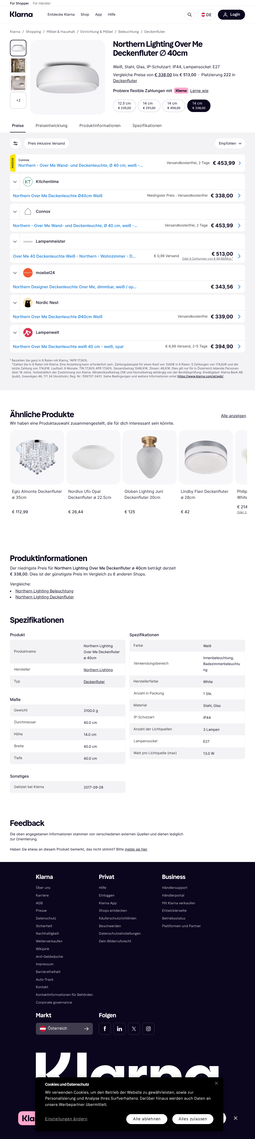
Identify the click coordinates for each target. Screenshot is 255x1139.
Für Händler (42, 3)
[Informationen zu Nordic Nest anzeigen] (15, 303)
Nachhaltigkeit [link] (47, 933)
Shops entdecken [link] (113, 911)
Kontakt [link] (42, 987)
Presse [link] (41, 911)
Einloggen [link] (106, 895)
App (98, 14)
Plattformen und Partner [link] (181, 926)
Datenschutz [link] (46, 918)
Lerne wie (199, 90)
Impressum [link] (45, 964)
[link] (105, 1029)
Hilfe (111, 14)
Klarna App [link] (108, 903)
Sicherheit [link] (44, 926)
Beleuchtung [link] (128, 32)
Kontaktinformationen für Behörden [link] (64, 995)
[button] (206, 14)
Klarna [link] (15, 32)
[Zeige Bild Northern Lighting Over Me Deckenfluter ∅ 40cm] (18, 48)
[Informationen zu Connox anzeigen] (15, 212)
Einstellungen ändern (66, 1119)
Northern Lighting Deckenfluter (44, 596)
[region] (129, 1104)
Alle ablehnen (147, 1119)
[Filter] (15, 143)
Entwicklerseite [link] (174, 911)
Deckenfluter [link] (154, 32)
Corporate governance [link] (54, 1002)
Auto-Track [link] (45, 979)
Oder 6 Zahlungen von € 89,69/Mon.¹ (207, 258)
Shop (85, 14)
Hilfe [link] (102, 888)
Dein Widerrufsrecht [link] (115, 941)
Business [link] (174, 877)
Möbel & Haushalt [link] (61, 32)
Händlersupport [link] (175, 888)
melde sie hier (136, 849)
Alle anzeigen (233, 415)
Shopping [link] (33, 32)
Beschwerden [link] (110, 926)
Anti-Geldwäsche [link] (49, 957)
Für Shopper (19, 3)
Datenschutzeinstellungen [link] (120, 933)
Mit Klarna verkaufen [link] (178, 903)
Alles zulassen (193, 1119)
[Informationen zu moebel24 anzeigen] (15, 273)
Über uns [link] (43, 888)
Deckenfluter (125, 80)
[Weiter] (238, 472)
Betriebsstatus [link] (174, 918)
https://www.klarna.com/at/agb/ (200, 376)
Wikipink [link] (42, 949)
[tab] (18, 125)
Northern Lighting (98, 670)
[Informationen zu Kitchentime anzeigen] (15, 182)
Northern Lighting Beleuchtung (44, 590)
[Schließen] (216, 1083)
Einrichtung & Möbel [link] (96, 32)
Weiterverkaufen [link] (49, 941)
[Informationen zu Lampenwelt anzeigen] (15, 333)
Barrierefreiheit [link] (48, 972)
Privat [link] (106, 877)
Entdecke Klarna (61, 14)
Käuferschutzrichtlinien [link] (117, 918)
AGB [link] (39, 903)
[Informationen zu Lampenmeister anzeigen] (15, 241)
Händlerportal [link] (173, 895)
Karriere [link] (42, 895)
